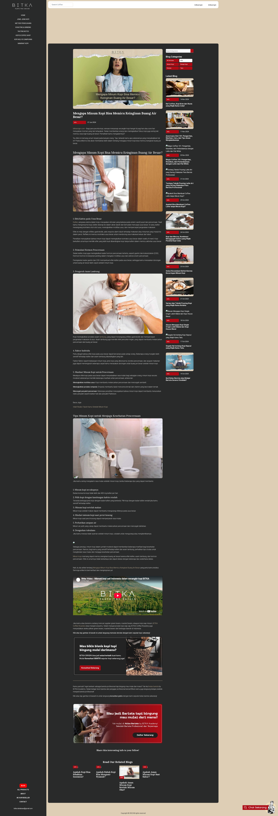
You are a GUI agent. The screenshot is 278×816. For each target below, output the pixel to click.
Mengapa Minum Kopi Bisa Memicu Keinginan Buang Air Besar (116, 568)
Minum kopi (77, 556)
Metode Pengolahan (23, 23)
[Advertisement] (133, 24)
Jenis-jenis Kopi (23, 19)
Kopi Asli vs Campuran (23, 39)
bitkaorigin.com (79, 129)
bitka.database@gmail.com (23, 808)
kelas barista (154, 686)
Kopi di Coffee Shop (23, 35)
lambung (103, 337)
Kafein (75, 222)
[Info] (76, 770)
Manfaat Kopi (23, 43)
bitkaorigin (198, 5)
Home (23, 15)
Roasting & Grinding (23, 27)
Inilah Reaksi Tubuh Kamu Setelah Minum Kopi (90, 407)
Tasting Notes (23, 31)
